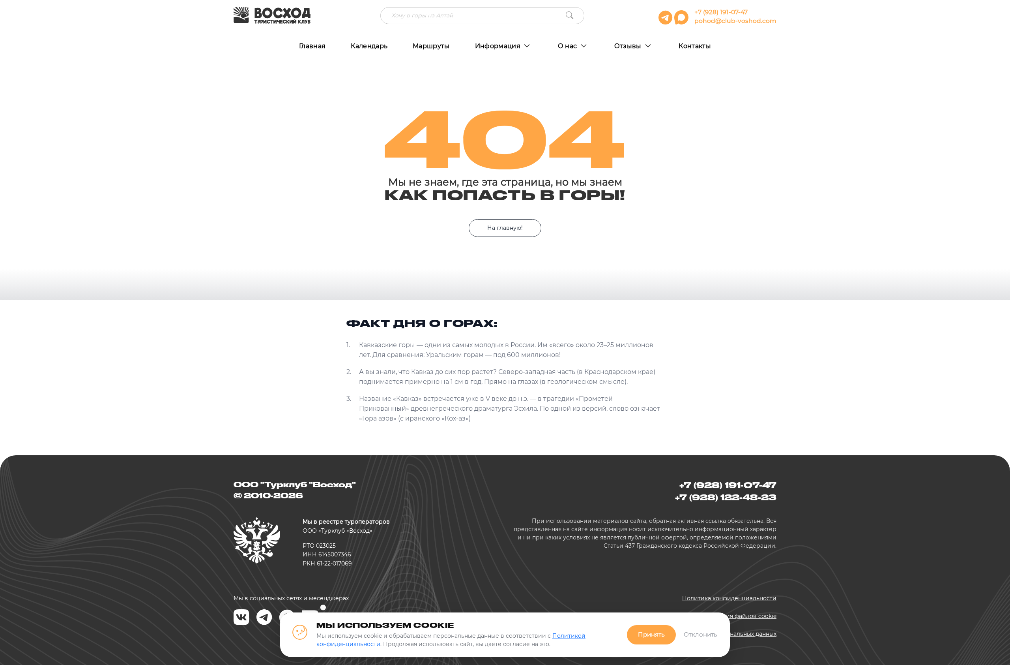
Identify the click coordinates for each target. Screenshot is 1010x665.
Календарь (369, 46)
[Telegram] (264, 617)
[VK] (241, 617)
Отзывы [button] (628, 46)
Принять (651, 634)
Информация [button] (498, 46)
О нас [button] (568, 46)
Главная (312, 46)
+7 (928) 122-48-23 (725, 497)
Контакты (695, 46)
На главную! (505, 227)
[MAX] (682, 20)
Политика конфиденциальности (729, 598)
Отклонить (700, 634)
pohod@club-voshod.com (735, 20)
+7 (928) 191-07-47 (721, 12)
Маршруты (431, 46)
